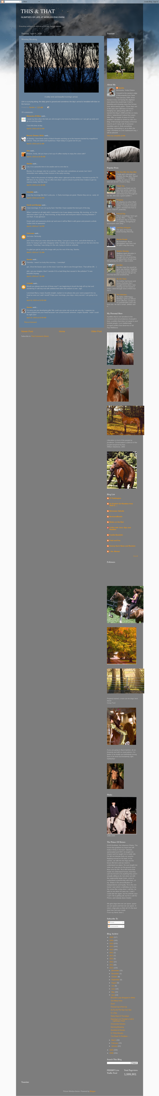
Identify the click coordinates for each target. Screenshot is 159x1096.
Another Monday (123, 251)
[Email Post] (48, 107)
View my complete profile (116, 136)
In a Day (114, 1013)
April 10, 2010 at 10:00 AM (36, 300)
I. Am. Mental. (114, 551)
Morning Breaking (117, 1027)
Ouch (113, 1004)
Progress (120, 200)
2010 (112, 968)
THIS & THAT (38, 11)
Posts (112, 922)
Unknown (30, 233)
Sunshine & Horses (118, 1030)
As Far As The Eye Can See (121, 1010)
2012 (112, 962)
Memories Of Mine (34, 116)
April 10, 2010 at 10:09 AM (36, 318)
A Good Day (121, 214)
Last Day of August (123, 228)
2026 (112, 937)
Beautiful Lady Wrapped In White (123, 998)
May (113, 992)
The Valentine (122, 295)
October (114, 977)
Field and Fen (114, 540)
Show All (135, 556)
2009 (112, 1050)
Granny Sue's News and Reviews (122, 546)
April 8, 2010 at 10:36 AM (36, 157)
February (115, 1043)
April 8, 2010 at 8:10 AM (35, 128)
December (115, 970)
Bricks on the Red (116, 522)
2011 (111, 965)
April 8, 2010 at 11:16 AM (36, 185)
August (114, 983)
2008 (112, 1053)
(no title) (120, 265)
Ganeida (30, 192)
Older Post (96, 331)
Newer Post (27, 331)
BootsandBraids (115, 516)
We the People (122, 239)
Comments (114, 926)
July (113, 986)
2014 (112, 956)
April (113, 995)
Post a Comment (30, 322)
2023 (112, 946)
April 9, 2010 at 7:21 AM (35, 252)
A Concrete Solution (118, 1024)
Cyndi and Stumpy (34, 205)
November (115, 974)
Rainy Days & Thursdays (120, 1016)
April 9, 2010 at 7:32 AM (35, 276)
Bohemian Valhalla (116, 511)
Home (62, 331)
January (114, 1046)
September (115, 980)
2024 (112, 943)
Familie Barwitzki (116, 535)
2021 (112, 953)
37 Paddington (115, 498)
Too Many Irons (116, 1001)
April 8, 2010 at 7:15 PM (35, 226)
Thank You (120, 186)
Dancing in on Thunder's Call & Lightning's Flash (122, 1020)
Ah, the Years (121, 279)
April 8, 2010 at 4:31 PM (35, 198)
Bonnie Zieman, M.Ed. (35, 135)
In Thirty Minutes (117, 1033)
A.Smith (30, 283)
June (113, 989)
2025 (112, 940)
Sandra (29, 164)
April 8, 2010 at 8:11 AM (35, 144)
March (114, 1040)
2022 (112, 949)
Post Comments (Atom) (40, 336)
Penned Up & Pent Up (119, 1007)
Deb (28, 151)
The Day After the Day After (127, 172)
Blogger (92, 1091)
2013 (112, 959)
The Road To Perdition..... (120, 1036)
